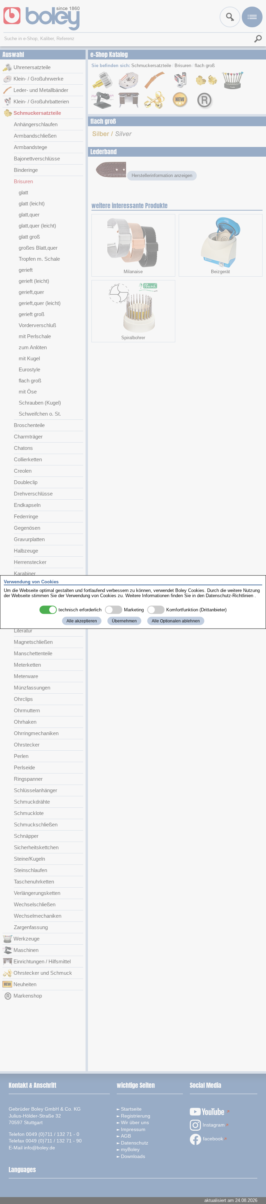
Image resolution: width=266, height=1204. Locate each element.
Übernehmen (124, 620)
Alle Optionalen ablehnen (176, 620)
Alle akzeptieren (81, 620)
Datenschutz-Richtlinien (229, 595)
